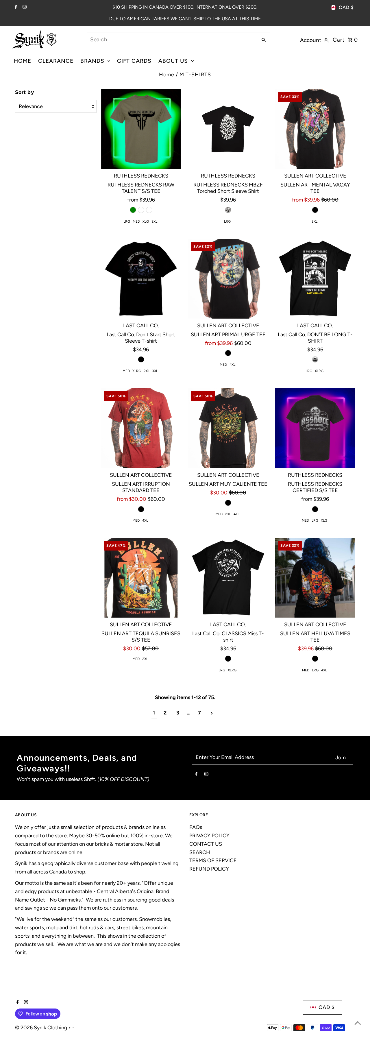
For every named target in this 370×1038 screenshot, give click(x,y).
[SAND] (149, 210)
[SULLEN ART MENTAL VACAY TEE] (315, 129)
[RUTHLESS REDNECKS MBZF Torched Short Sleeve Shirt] (228, 129)
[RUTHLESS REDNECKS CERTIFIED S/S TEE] (315, 428)
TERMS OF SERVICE (213, 860)
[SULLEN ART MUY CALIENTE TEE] (228, 428)
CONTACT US (205, 844)
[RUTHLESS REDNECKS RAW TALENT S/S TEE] (141, 129)
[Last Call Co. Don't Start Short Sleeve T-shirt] (141, 279)
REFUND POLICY (209, 869)
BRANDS (92, 61)
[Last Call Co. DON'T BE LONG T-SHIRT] (315, 279)
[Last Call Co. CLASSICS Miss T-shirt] (228, 578)
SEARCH (199, 852)
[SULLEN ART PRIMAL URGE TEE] (228, 279)
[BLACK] (228, 210)
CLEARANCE (55, 61)
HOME (22, 61)
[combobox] (171, 39)
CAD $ (346, 7)
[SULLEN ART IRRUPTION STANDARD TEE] (141, 428)
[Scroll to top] (357, 1022)
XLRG (136, 371)
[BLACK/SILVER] (141, 210)
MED (136, 221)
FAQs (195, 827)
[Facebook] (15, 7)
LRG (126, 221)
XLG (146, 221)
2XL (146, 371)
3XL (154, 221)
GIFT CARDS (134, 61)
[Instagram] (24, 7)
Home (166, 74)
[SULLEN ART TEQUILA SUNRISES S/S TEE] (141, 578)
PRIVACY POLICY (209, 835)
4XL (232, 365)
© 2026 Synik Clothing (42, 1027)
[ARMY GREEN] (133, 210)
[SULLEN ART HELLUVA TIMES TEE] (315, 578)
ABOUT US (173, 61)
